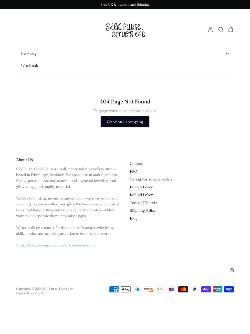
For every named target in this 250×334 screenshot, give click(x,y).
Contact (136, 163)
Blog (133, 218)
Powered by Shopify (30, 293)
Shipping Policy (143, 210)
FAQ (133, 171)
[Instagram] (232, 270)
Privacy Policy (141, 187)
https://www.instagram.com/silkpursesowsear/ (56, 245)
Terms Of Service (144, 202)
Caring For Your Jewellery (151, 179)
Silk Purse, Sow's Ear (58, 288)
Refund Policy (141, 194)
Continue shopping (125, 121)
